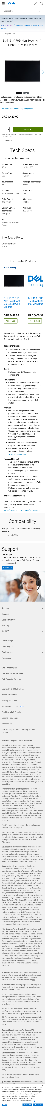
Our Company (8, 646)
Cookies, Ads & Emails (11, 712)
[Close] (42, 1085)
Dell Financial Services (11, 679)
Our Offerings (7, 640)
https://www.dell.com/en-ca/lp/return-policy (18, 1067)
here (8, 820)
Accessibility (7, 724)
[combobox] (22, 11)
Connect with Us (9, 620)
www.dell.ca (15, 774)
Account (5, 608)
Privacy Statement (9, 700)
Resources (6, 658)
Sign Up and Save (7, 25)
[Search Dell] (40, 11)
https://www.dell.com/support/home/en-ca (22, 510)
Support (5, 614)
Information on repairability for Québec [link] (16, 108)
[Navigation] (3, 3)
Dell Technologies (9, 668)
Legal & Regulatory (10, 718)
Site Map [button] (5, 625)
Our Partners (7, 652)
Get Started (7, 568)
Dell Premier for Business (12, 673)
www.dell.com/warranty (18, 454)
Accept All (38, 1105)
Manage (4, 1105)
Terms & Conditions (10, 695)
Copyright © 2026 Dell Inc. (13, 689)
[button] (36, 3)
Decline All (27, 1105)
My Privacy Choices (10, 706)
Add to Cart (28, 129)
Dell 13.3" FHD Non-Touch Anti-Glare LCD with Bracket (12, 302)
